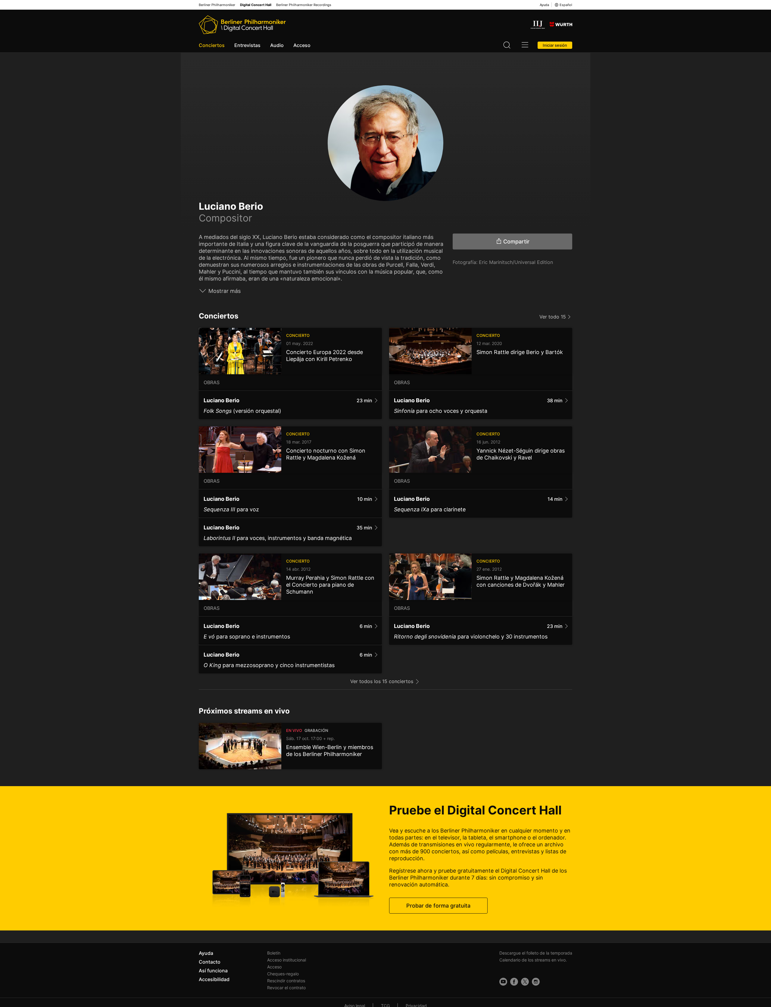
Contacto (209, 962)
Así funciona (213, 971)
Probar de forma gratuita (438, 905)
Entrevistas (247, 45)
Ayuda (544, 5)
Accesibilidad (214, 979)
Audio (277, 45)
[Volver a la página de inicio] (242, 24)
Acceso (302, 45)
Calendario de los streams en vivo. (533, 959)
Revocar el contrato (286, 987)
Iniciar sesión (555, 45)
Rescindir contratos (286, 980)
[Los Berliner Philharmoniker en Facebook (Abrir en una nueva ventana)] (514, 982)
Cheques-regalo (283, 973)
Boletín (273, 952)
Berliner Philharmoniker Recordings (303, 5)
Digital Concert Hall (255, 5)
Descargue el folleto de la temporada (535, 952)
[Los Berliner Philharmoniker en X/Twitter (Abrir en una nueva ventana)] (525, 982)
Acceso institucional (286, 959)
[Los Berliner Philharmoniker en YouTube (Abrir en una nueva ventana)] (503, 982)
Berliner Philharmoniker (217, 5)
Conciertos (212, 45)
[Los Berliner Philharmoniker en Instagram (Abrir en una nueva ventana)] (536, 982)
